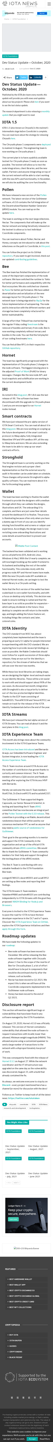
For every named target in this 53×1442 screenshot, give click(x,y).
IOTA (33, 1104)
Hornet (37, 405)
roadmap (10, 945)
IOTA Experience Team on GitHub (31, 921)
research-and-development (15, 1108)
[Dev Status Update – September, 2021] (15, 1136)
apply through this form (13, 929)
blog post (22, 395)
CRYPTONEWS (15, 1351)
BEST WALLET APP (17, 1285)
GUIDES (12, 1346)
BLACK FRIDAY (15, 1357)
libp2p (39, 300)
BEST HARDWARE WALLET (20, 1279)
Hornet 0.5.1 (8, 1061)
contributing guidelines (25, 259)
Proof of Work (22, 371)
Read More (45, 1439)
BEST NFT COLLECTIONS (20, 1307)
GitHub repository (11, 348)
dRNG (38, 806)
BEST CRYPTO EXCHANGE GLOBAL (24, 1296)
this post (45, 246)
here (11, 212)
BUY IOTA (13, 1335)
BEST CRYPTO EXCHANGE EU (22, 1290)
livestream (32, 324)
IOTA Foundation (10, 56)
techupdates (34, 1108)
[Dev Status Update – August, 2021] (38, 1136)
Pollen (43, 195)
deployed (46, 144)
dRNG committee (28, 848)
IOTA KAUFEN (15, 1340)
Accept (32, 1439)
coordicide (24, 1104)
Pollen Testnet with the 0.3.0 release (26, 813)
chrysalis (12, 1104)
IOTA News (43, 1104)
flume (7, 290)
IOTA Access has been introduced (18, 749)
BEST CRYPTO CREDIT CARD (21, 1301)
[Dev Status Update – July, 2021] (15, 1163)
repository (7, 255)
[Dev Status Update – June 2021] (38, 1163)
